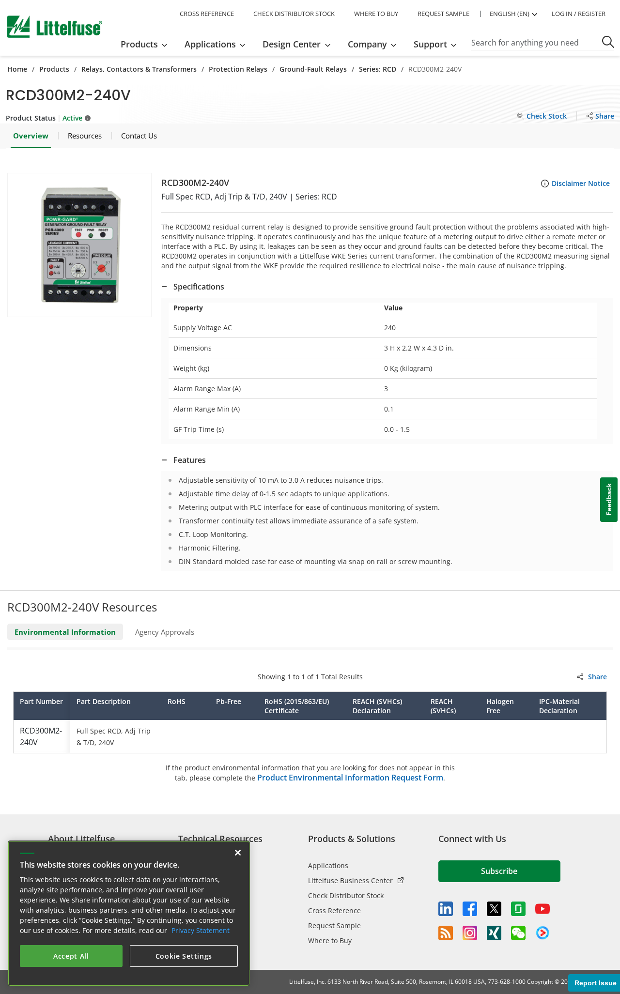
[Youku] (542, 933)
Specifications (198, 286)
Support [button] (430, 44)
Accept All (71, 956)
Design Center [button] (292, 44)
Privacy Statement (200, 930)
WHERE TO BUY (376, 13)
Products (54, 69)
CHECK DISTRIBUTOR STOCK (294, 13)
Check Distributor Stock (346, 895)
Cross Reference (334, 910)
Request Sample (334, 925)
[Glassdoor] (518, 909)
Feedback (609, 499)
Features (189, 460)
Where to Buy (330, 940)
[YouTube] (542, 909)
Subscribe (499, 871)
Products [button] (139, 44)
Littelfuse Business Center (350, 880)
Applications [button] (210, 44)
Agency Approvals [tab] (164, 632)
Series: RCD (377, 69)
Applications (328, 865)
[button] (79, 245)
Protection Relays (238, 69)
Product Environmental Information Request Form (350, 777)
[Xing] (494, 933)
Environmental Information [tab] (65, 632)
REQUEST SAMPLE (443, 13)
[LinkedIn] (445, 909)
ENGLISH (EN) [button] (509, 13)
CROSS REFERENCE (207, 13)
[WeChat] (518, 933)
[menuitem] (147, 44)
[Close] (237, 852)
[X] (494, 909)
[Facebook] (470, 909)
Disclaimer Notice (581, 183)
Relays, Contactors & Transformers (139, 69)
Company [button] (367, 44)
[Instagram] (470, 933)
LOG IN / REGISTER (578, 13)
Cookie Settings (184, 956)
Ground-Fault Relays (313, 69)
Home (17, 69)
